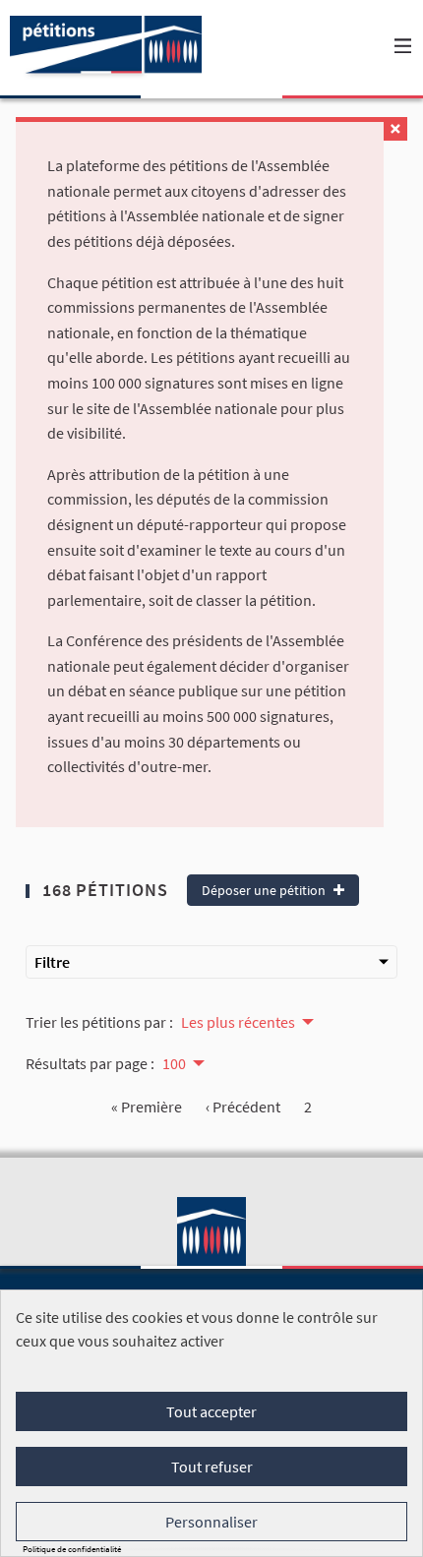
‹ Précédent (243, 1106)
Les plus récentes (238, 1022)
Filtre (52, 962)
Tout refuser (212, 1466)
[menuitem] (246, 1020)
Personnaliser (211, 1521)
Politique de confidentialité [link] (72, 1548)
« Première (146, 1106)
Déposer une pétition (265, 890)
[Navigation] (403, 46)
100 (174, 1063)
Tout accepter (211, 1411)
